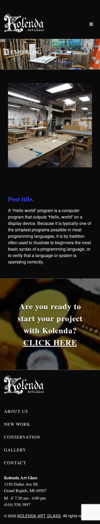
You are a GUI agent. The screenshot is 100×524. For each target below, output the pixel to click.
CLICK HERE (50, 342)
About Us (16, 411)
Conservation (22, 437)
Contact (15, 462)
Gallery (15, 450)
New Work (17, 424)
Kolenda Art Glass (39, 515)
